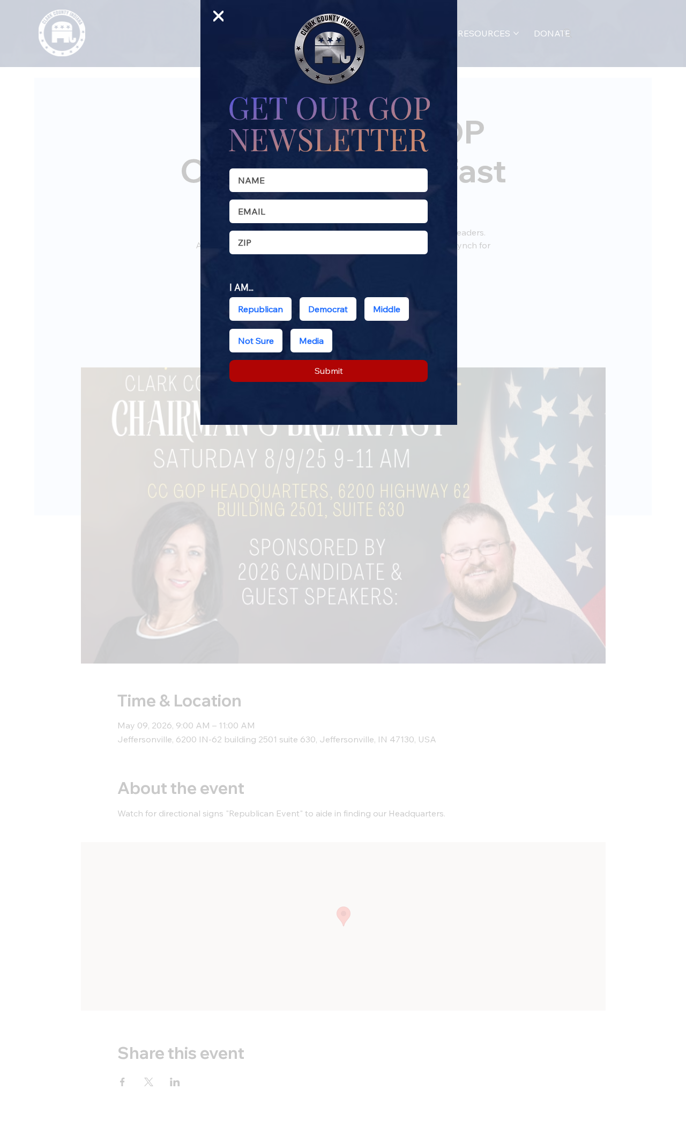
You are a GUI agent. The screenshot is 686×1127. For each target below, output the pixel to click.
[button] (218, 17)
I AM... (241, 287)
